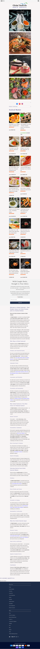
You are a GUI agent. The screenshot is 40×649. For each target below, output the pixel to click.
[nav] (3, 1)
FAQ (9, 625)
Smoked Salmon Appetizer (18, 507)
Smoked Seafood (11, 601)
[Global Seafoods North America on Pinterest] (14, 636)
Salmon (10, 597)
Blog (9, 627)
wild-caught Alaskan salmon (20, 357)
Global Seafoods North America (21, 643)
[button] (11, 127)
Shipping (10, 623)
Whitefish (10, 599)
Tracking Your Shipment (12, 621)
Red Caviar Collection (21, 433)
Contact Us (10, 619)
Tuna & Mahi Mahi (12, 595)
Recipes (10, 629)
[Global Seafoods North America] (20, 6)
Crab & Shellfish (11, 589)
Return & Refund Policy (12, 617)
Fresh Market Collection (18, 451)
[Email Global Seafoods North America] (17, 636)
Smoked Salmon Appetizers (19, 371)
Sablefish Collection (18, 398)
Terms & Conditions (12, 615)
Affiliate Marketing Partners (13, 633)
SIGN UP (20, 302)
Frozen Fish (11, 593)
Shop (10, 613)
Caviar (10, 587)
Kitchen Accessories (12, 607)
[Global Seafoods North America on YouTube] (19, 104)
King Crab (26, 371)
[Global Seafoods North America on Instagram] (22, 104)
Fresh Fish (10, 591)
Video (10, 631)
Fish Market (11, 603)
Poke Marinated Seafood (14, 373)
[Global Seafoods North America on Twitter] (9, 636)
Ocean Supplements (12, 605)
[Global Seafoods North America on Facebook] (17, 104)
